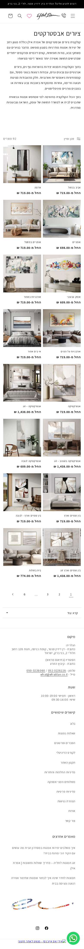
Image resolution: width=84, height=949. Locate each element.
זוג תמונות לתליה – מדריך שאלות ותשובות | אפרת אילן (44, 865)
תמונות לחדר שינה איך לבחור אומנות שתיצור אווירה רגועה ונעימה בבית (43, 880)
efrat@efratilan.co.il (54, 674)
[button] (73, 16)
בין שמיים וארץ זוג (70, 570)
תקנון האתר (68, 762)
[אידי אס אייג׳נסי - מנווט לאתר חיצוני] (42, 941)
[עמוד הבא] (13, 594)
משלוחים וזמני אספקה (61, 782)
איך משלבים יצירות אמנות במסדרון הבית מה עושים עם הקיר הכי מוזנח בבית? (43, 850)
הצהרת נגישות (66, 801)
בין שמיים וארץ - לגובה (28, 515)
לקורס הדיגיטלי (65, 753)
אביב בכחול (74, 187)
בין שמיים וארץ (72, 515)
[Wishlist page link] (29, 16)
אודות (71, 811)
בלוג (72, 724)
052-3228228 (57, 670)
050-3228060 (35, 670)
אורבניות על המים (71, 351)
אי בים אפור (34, 351)
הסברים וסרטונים (64, 743)
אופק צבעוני (74, 297)
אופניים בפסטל (33, 242)
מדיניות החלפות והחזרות (59, 772)
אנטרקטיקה (74, 406)
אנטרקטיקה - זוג (32, 406)
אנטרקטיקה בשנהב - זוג (67, 461)
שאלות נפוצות (66, 733)
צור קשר (70, 821)
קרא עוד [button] (72, 613)
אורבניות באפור (32, 297)
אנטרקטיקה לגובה (31, 461)
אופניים (76, 242)
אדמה (37, 187)
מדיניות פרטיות (65, 791)
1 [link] (71, 594)
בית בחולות (35, 570)
